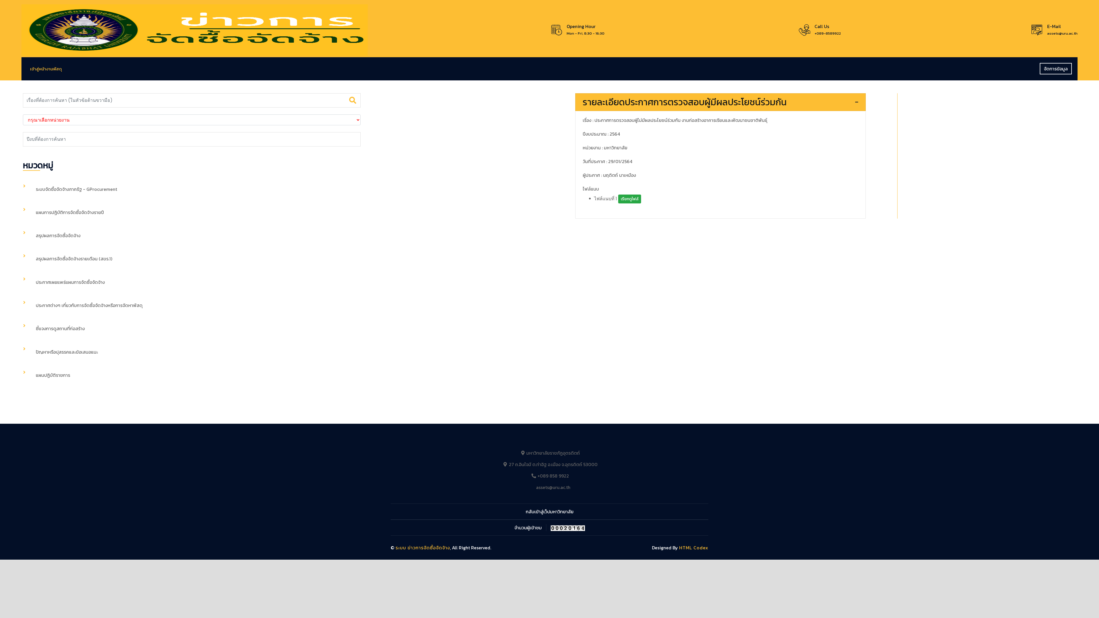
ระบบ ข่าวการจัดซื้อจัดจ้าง (423, 547)
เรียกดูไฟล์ (630, 199)
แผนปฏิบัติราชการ (53, 375)
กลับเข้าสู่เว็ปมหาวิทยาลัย (550, 511)
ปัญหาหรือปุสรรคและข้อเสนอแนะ (67, 351)
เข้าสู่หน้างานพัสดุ (46, 69)
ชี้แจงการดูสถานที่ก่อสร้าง (60, 328)
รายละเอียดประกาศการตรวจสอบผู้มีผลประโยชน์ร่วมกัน (685, 102)
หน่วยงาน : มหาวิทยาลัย (605, 147)
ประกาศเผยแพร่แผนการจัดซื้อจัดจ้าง (70, 282)
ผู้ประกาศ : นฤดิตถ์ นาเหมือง (609, 175)
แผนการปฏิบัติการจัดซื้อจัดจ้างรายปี (70, 212)
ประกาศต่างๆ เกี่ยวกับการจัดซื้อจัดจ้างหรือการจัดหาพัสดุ (89, 305)
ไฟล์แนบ (591, 188)
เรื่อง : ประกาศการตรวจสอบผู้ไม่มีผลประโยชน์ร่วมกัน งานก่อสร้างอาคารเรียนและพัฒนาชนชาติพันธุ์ (675, 120)
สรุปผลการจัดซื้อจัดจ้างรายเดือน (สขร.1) (74, 258)
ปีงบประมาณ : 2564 (601, 133)
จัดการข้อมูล (1056, 68)
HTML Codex (693, 547)
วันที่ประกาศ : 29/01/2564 (607, 161)
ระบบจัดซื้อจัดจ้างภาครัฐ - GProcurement (76, 189)
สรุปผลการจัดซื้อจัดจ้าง (58, 235)
